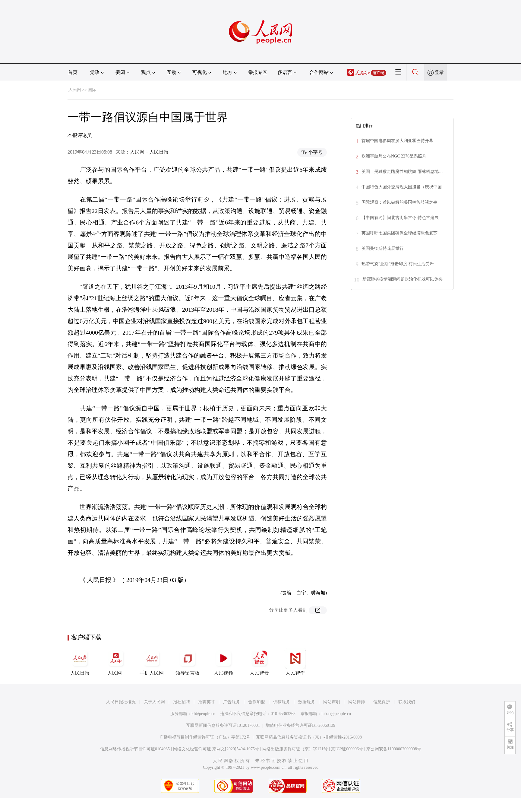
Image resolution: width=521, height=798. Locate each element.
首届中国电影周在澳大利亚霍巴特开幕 (397, 140)
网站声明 (331, 702)
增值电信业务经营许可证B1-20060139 (300, 725)
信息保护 (381, 702)
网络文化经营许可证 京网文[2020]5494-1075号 (216, 749)
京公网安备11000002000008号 (393, 749)
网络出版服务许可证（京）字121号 (295, 749)
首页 (72, 72)
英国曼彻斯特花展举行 (383, 248)
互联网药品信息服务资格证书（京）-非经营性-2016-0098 (309, 737)
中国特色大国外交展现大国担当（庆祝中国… (404, 187)
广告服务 (231, 702)
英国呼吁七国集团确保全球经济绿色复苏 (399, 233)
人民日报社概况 (121, 702)
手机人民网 (152, 673)
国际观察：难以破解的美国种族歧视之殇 (399, 202)
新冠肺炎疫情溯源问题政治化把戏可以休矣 (402, 279)
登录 (439, 72)
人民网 (74, 89)
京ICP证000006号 (347, 749)
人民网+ (116, 673)
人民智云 (259, 673)
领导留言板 (187, 673)
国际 (92, 89)
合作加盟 (256, 702)
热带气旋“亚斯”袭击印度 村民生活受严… (400, 264)
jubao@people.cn (336, 713)
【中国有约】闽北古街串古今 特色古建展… (402, 217)
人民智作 (295, 673)
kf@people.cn (203, 713)
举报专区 (257, 72)
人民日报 (80, 673)
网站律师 (356, 702)
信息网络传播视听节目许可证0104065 (135, 749)
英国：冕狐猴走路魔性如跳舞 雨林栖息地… (402, 171)
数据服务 (306, 702)
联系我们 (406, 702)
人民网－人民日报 (149, 151)
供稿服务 (281, 702)
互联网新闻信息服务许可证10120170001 (223, 725)
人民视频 (223, 673)
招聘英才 (206, 702)
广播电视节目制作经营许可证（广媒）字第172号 (204, 737)
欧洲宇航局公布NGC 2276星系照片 (394, 156)
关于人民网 (154, 702)
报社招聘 (181, 702)
